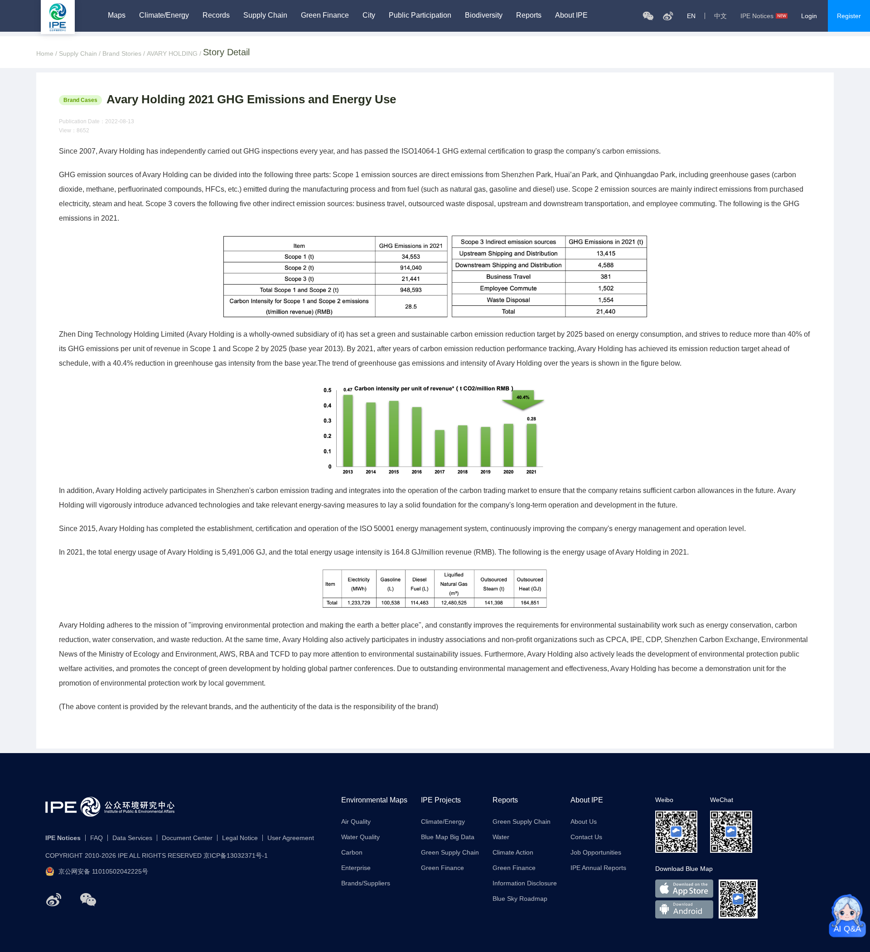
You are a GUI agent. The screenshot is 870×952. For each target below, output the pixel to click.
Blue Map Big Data (447, 837)
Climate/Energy (164, 15)
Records (216, 15)
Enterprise (356, 868)
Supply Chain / (80, 53)
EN (691, 16)
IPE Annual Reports (598, 868)
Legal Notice (240, 838)
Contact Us (586, 837)
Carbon (351, 852)
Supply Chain (265, 15)
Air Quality (356, 821)
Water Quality (360, 837)
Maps (117, 15)
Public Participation (420, 15)
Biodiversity (484, 15)
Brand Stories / (124, 53)
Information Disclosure (525, 883)
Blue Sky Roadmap (520, 898)
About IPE (571, 15)
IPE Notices (756, 16)
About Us (583, 821)
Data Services (132, 838)
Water (501, 837)
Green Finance (325, 15)
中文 (720, 16)
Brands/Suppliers (365, 883)
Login (809, 15)
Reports (528, 15)
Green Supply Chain (450, 852)
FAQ (96, 838)
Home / (47, 53)
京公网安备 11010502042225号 (103, 871)
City (368, 15)
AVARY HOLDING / (175, 53)
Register (849, 15)
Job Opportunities (595, 852)
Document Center (187, 838)
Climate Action (513, 852)
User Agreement (290, 838)
